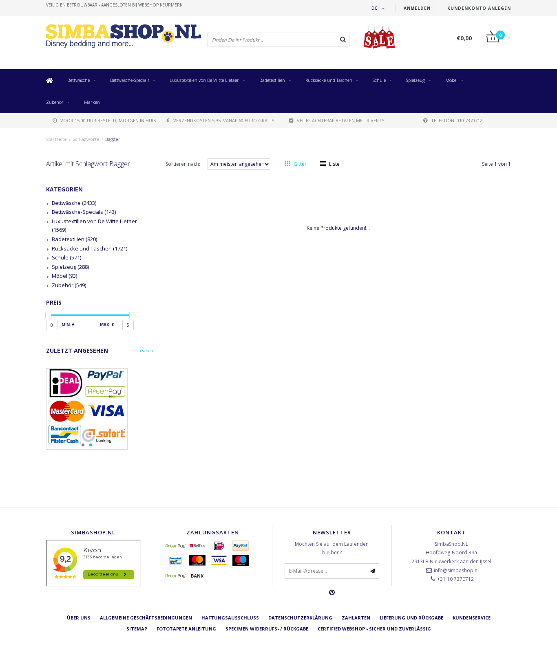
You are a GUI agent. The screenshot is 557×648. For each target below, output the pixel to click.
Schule (379, 80)
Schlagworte (86, 139)
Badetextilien (272, 80)
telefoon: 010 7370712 (456, 120)
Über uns (79, 618)
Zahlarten (356, 618)
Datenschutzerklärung (300, 618)
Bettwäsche (78, 80)
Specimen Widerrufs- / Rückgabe (266, 629)
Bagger (112, 139)
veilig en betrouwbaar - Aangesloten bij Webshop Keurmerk (114, 5)
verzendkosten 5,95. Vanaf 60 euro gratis (223, 120)
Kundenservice (472, 618)
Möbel (451, 80)
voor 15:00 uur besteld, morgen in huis (108, 120)
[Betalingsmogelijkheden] (99, 409)
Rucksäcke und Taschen (328, 80)
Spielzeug (415, 80)
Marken (92, 102)
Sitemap (136, 629)
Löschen (145, 351)
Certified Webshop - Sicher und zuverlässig (374, 629)
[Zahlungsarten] (176, 546)
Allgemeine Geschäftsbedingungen (146, 618)
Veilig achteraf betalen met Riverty (341, 120)
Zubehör (55, 102)
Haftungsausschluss (230, 618)
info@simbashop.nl (456, 570)
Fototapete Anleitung (186, 629)
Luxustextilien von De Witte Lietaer (204, 80)
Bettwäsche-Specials (129, 80)
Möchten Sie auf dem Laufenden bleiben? (332, 548)
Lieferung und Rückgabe (411, 618)
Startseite (56, 139)
